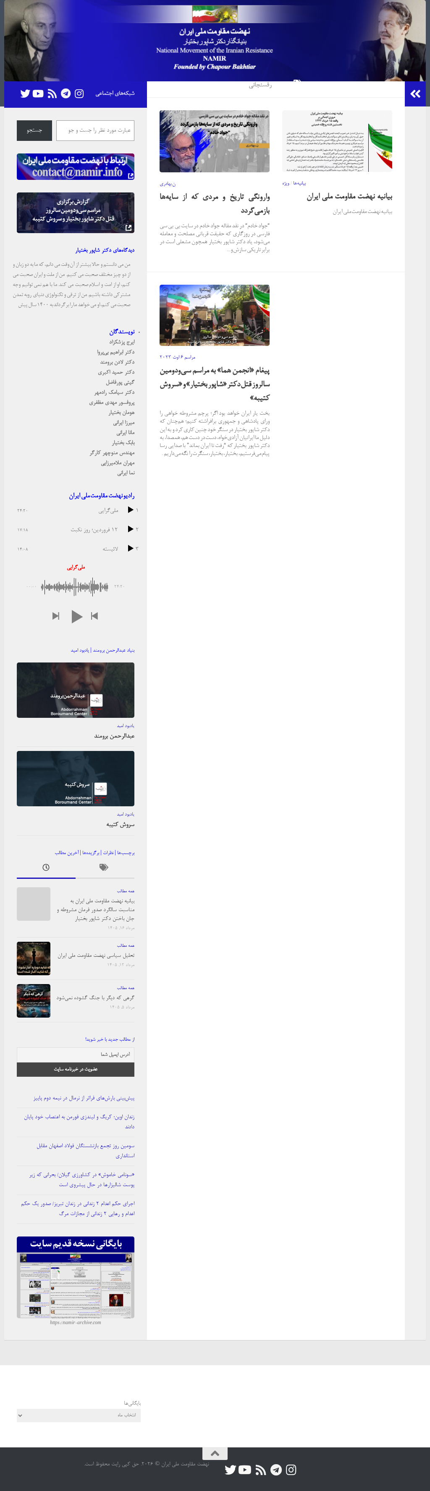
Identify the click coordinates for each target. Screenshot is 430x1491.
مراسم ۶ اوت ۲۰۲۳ (177, 358)
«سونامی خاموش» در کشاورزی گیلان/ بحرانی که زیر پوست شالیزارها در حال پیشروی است (81, 1180)
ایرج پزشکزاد (121, 342)
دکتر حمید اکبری (116, 372)
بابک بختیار (123, 443)
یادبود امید (125, 726)
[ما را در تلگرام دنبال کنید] (65, 93)
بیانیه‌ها (299, 184)
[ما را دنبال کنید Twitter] (25, 93)
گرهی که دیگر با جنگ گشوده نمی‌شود (95, 998)
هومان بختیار (121, 413)
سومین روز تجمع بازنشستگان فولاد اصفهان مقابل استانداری (85, 1151)
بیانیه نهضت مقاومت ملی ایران (349, 197)
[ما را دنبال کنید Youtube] (39, 93)
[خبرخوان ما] (52, 93)
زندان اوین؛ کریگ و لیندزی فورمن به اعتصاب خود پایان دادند (79, 1122)
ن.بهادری (168, 184)
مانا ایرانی (125, 433)
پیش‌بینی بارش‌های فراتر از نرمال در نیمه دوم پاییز (83, 1098)
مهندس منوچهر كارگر (111, 453)
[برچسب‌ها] (105, 870)
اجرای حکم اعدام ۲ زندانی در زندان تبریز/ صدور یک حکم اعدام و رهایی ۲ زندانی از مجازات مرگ (77, 1209)
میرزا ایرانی (123, 423)
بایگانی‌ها (132, 1403)
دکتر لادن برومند (117, 362)
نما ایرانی (125, 473)
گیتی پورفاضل (120, 382)
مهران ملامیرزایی (117, 463)
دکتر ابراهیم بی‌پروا (115, 352)
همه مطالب (125, 891)
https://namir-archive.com (75, 1323)
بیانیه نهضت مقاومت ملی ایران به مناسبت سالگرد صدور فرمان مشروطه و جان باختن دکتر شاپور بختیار (95, 910)
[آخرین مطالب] (46, 870)
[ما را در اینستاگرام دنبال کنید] (79, 93)
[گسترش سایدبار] (415, 93)
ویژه (285, 184)
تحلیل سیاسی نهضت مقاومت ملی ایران (96, 956)
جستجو (34, 130)
